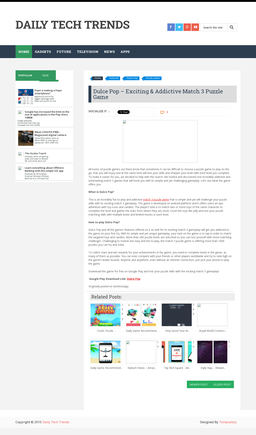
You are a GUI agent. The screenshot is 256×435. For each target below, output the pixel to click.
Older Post (222, 384)
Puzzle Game (153, 78)
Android (113, 78)
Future (64, 51)
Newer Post (199, 384)
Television (87, 51)
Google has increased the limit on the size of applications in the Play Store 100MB (47, 114)
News (109, 51)
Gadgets (43, 51)
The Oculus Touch (35, 153)
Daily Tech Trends (73, 24)
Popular (25, 75)
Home (23, 51)
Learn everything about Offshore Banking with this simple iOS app (44, 169)
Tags (45, 75)
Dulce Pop (132, 78)
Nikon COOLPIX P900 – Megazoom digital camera (50, 133)
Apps (125, 51)
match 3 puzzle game (156, 199)
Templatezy (228, 422)
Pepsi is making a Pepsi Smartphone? (48, 92)
